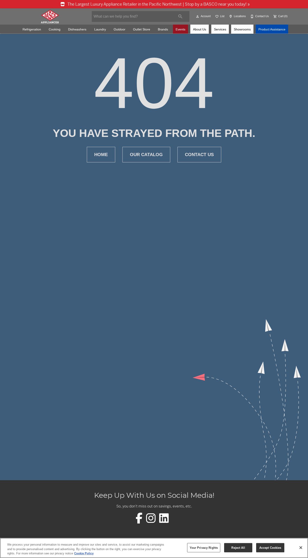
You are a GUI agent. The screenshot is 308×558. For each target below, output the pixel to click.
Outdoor (119, 29)
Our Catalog (146, 154)
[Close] (301, 548)
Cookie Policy (84, 553)
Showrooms (242, 29)
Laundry (100, 29)
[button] (197, 16)
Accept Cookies (270, 547)
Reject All (238, 547)
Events (180, 29)
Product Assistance (271, 29)
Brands (163, 29)
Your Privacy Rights (204, 547)
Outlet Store (141, 29)
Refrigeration (32, 29)
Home (101, 154)
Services (220, 29)
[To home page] (50, 16)
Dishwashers (77, 29)
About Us (199, 29)
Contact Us (199, 154)
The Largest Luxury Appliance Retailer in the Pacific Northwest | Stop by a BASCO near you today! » (158, 4)
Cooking (54, 29)
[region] (154, 548)
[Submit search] (180, 16)
